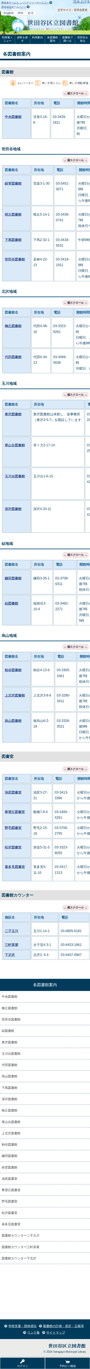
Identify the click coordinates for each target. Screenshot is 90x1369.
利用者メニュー (7, 39)
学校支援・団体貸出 (22, 1326)
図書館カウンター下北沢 (19, 1258)
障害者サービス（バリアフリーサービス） (25, 2)
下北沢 (10, 955)
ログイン (22, 1366)
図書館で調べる (67, 39)
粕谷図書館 (13, 670)
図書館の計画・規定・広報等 (63, 1326)
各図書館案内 (52, 39)
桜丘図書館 (13, 214)
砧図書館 (11, 603)
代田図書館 (13, 357)
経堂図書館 (13, 183)
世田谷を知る (82, 39)
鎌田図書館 (13, 578)
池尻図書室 (13, 792)
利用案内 (37, 37)
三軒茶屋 (11, 945)
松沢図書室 (13, 847)
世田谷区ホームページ (13, 7)
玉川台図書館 (15, 476)
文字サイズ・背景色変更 (72, 10)
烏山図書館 (13, 721)
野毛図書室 (13, 828)
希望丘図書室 (15, 812)
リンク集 (33, 1332)
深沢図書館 (13, 509)
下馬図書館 (13, 240)
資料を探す (22, 39)
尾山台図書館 (15, 445)
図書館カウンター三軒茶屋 (20, 1247)
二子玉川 (11, 931)
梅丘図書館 (13, 326)
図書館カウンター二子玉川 (20, 1235)
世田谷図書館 (15, 259)
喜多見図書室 (15, 867)
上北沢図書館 (15, 695)
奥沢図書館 (13, 414)
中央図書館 (13, 117)
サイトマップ (55, 1332)
